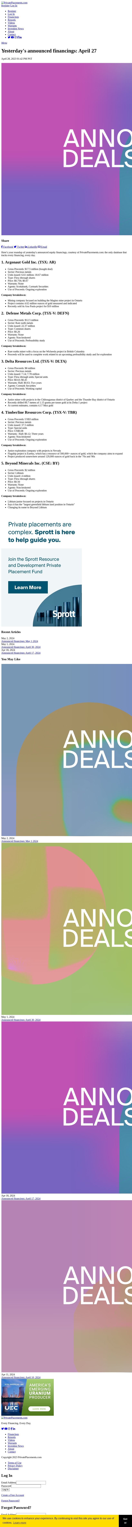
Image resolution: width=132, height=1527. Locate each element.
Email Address (8, 1482)
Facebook (8, 246)
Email (44, 246)
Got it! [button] (125, 1521)
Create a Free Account (12, 1495)
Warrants (12, 25)
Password (6, 1486)
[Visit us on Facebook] (18, 37)
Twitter (20, 246)
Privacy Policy (15, 1465)
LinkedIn (32, 246)
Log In (13, 5)
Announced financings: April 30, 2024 (20, 647)
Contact (12, 34)
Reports (12, 19)
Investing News (16, 28)
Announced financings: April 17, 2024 (20, 652)
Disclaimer (13, 1468)
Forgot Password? (10, 1500)
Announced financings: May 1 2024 (19, 641)
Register (5, 5)
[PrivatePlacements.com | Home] (14, 2)
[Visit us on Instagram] (15, 37)
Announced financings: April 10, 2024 (20, 1377)
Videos (11, 22)
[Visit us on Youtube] (12, 37)
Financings (13, 17)
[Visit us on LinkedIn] (20, 37)
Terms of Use (14, 1462)
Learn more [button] (19, 1522)
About (11, 31)
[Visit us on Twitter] (9, 37)
